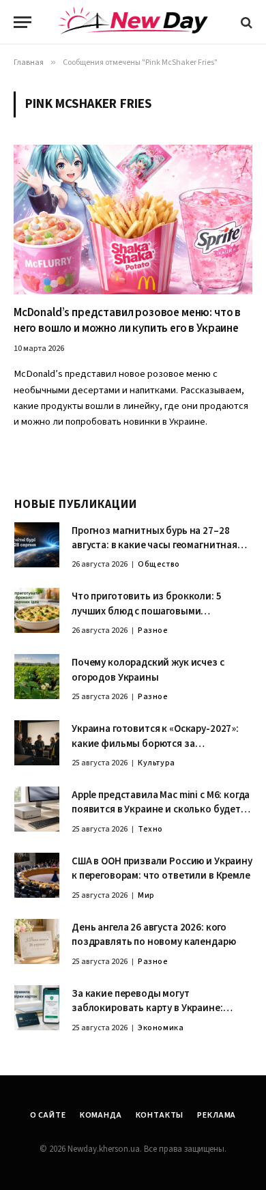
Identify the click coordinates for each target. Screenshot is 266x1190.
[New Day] (133, 22)
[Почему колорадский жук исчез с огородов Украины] (36, 676)
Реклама (216, 1115)
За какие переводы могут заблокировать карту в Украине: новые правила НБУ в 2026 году (147, 1008)
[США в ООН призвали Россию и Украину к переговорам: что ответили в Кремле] (36, 875)
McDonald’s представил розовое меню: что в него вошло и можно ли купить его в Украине (127, 320)
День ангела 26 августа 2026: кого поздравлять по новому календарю (153, 934)
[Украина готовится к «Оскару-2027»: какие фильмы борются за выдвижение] (36, 742)
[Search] (245, 22)
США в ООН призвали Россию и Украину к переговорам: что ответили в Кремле (162, 868)
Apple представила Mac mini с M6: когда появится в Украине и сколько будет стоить (161, 810)
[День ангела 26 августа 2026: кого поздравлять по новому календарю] (36, 941)
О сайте (48, 1115)
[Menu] (22, 22)
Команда (101, 1115)
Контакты (160, 1115)
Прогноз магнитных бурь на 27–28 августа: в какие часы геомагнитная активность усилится (154, 545)
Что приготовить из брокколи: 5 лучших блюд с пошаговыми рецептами (147, 611)
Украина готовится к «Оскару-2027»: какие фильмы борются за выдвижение (155, 743)
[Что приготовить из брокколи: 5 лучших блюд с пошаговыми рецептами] (36, 610)
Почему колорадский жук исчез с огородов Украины (148, 669)
